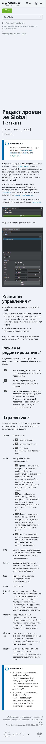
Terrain (7, 129)
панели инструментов (23, 195)
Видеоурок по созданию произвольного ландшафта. (21, 153)
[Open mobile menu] (41, 3)
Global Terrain (23, 166)
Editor (16, 129)
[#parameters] (28, 417)
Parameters (36, 202)
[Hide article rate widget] (28, 734)
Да (17, 734)
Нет (23, 734)
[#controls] (29, 301)
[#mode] (39, 352)
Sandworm (6, 192)
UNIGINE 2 (8, 134)
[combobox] (28, 3)
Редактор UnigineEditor (15, 23)
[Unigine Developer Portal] (11, 4)
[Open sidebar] (7, 11)
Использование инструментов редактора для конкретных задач (19, 27)
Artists (26, 129)
